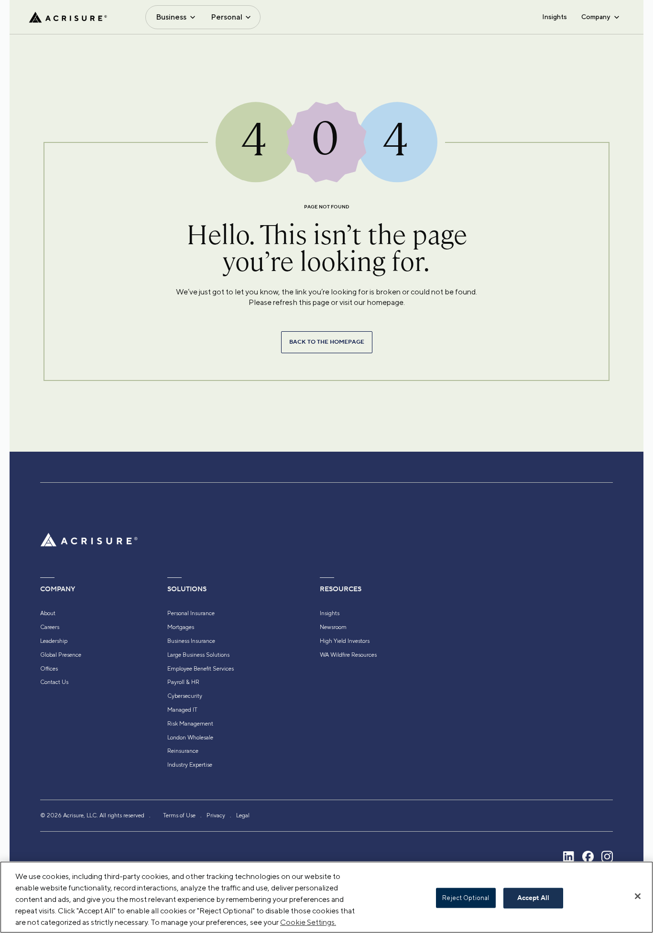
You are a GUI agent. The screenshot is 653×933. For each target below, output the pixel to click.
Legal (243, 815)
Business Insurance (191, 641)
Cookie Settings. (308, 922)
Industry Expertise (189, 764)
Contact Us (54, 682)
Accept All (533, 898)
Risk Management (190, 723)
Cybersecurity (184, 696)
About (47, 613)
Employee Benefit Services (200, 668)
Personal (226, 17)
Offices (49, 668)
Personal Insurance (191, 613)
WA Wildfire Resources (348, 654)
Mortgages (180, 627)
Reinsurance (182, 751)
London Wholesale (190, 737)
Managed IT (182, 709)
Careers (49, 627)
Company (595, 17)
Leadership (53, 641)
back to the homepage (326, 342)
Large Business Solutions (198, 654)
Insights (554, 17)
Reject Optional (465, 897)
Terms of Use (179, 815)
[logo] (68, 17)
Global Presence (60, 654)
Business (171, 17)
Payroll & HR (183, 682)
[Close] (637, 896)
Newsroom (333, 627)
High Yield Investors (345, 641)
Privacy (216, 815)
